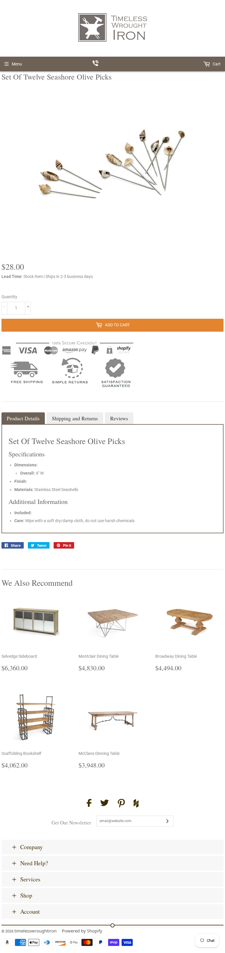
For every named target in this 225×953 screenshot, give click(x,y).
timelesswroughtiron (35, 931)
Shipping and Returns (75, 418)
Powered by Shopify (82, 931)
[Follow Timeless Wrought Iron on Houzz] (136, 804)
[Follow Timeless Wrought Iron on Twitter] (104, 803)
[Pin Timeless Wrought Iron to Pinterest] (121, 804)
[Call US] (113, 64)
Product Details (23, 418)
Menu (17, 64)
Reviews (119, 418)
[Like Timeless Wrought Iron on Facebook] (89, 803)
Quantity (9, 296)
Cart (216, 64)
